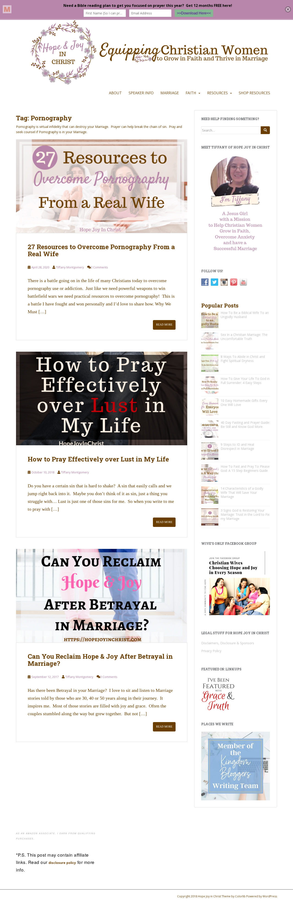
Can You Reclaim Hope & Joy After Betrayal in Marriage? (100, 660)
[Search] (265, 130)
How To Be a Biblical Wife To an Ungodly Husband (245, 314)
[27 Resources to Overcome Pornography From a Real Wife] (101, 186)
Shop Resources (254, 92)
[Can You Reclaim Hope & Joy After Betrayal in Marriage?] (101, 595)
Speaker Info (141, 92)
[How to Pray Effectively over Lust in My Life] (101, 398)
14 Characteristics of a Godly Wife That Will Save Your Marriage (242, 492)
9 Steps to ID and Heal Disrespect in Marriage (237, 446)
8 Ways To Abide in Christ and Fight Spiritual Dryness (243, 358)
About (115, 92)
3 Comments (108, 677)
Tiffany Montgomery (70, 267)
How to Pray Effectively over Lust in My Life (98, 459)
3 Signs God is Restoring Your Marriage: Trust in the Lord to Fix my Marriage (245, 514)
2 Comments (99, 267)
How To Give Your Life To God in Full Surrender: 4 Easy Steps (245, 380)
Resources (217, 92)
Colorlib (240, 896)
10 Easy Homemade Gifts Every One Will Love (244, 402)
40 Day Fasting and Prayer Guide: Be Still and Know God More (245, 424)
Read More (164, 324)
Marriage (169, 92)
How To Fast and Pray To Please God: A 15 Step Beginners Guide (245, 468)
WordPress (270, 896)
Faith (191, 92)
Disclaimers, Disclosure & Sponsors (227, 643)
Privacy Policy (211, 651)
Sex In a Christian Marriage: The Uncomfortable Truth (244, 336)
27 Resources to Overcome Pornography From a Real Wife (101, 250)
